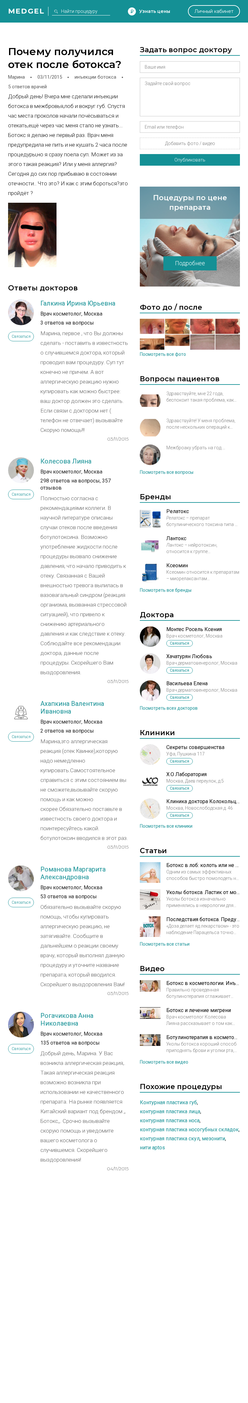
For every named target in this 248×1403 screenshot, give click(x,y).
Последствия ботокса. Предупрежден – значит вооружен (203, 919)
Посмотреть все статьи (165, 944)
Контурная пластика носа (170, 1120)
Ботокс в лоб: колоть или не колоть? (203, 865)
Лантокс (176, 538)
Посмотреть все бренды (165, 590)
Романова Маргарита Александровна (73, 873)
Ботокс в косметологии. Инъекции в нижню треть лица (203, 983)
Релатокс (177, 511)
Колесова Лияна (65, 461)
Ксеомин (177, 565)
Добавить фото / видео (190, 143)
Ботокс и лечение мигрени (198, 1010)
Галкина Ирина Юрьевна (77, 303)
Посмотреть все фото (163, 354)
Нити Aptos (152, 1148)
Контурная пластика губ (168, 1102)
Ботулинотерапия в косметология (203, 1037)
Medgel (26, 11)
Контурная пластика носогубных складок (189, 1129)
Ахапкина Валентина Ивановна (72, 707)
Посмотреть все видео (164, 1062)
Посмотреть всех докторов (169, 708)
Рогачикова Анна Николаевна (66, 1019)
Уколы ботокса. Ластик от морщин (203, 892)
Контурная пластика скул (170, 1138)
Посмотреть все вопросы (166, 472)
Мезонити (213, 1138)
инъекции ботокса (95, 77)
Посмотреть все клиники (166, 826)
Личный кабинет (213, 11)
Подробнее (190, 263)
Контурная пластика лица (170, 1111)
